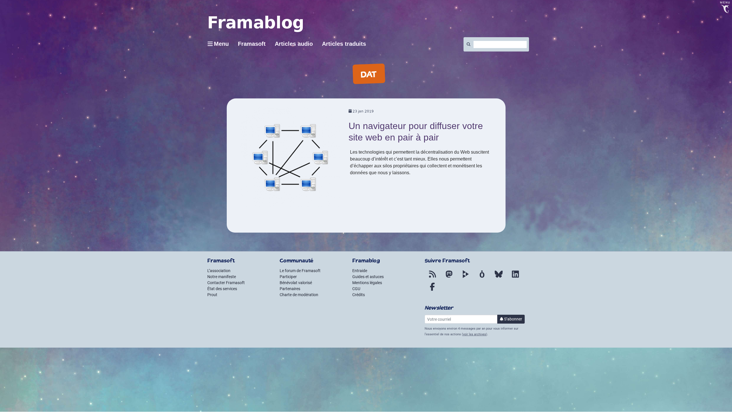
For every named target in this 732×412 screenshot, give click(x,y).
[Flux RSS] (432, 277)
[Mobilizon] (482, 277)
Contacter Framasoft (226, 282)
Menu (221, 44)
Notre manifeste (221, 276)
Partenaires (290, 288)
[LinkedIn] (515, 277)
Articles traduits (344, 44)
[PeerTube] (465, 277)
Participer (288, 276)
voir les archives (474, 334)
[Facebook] (432, 290)
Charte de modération (299, 294)
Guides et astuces (368, 276)
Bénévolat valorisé (296, 282)
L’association (218, 270)
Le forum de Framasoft (300, 270)
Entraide (359, 270)
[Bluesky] (498, 277)
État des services (222, 288)
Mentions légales (367, 282)
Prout (212, 294)
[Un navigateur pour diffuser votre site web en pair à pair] (290, 159)
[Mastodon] (449, 277)
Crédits (358, 294)
